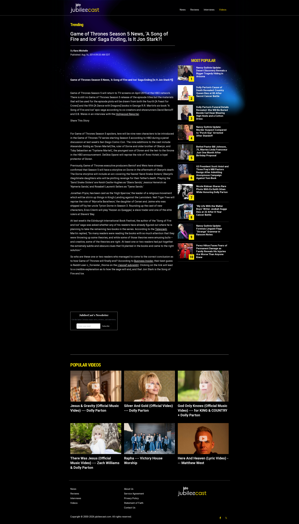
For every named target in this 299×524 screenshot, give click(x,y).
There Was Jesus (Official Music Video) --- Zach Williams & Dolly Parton (94, 463)
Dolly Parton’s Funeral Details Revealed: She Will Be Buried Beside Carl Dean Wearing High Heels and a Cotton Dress (212, 113)
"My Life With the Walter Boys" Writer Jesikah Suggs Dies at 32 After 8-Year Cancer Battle (211, 210)
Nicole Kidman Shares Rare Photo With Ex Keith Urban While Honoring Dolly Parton (212, 189)
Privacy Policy (131, 498)
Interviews (209, 9)
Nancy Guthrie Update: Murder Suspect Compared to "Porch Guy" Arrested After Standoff (211, 131)
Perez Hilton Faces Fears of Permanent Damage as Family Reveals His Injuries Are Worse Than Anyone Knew (211, 251)
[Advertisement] (203, 44)
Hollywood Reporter (127, 114)
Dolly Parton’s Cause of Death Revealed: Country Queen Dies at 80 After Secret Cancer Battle (210, 92)
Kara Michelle (80, 50)
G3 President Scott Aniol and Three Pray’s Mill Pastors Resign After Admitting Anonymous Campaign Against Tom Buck (212, 172)
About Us (128, 489)
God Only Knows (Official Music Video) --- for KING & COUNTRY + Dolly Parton (202, 410)
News (183, 9)
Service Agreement (134, 493)
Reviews (194, 9)
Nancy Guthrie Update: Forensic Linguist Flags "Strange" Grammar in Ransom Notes (209, 230)
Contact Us (129, 507)
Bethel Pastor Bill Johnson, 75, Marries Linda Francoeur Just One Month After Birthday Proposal (211, 151)
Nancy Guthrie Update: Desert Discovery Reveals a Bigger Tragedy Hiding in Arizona (211, 72)
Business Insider (143, 260)
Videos (222, 9)
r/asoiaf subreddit (128, 265)
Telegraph (161, 229)
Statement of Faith (133, 503)
